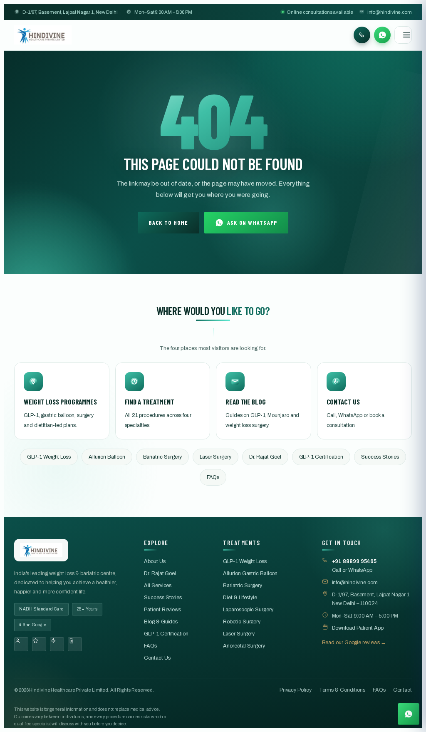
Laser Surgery (215, 457)
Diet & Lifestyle (240, 597)
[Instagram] (39, 644)
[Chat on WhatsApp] (408, 714)
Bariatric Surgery (162, 457)
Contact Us (157, 658)
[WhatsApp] (382, 35)
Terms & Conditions (342, 690)
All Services (157, 585)
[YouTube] (57, 644)
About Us (154, 561)
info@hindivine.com (389, 12)
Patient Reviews (162, 610)
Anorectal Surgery (244, 646)
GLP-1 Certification (321, 457)
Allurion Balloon (107, 457)
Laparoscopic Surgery (248, 610)
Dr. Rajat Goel (265, 457)
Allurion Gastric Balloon (250, 573)
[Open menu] (403, 35)
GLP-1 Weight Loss (48, 457)
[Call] (362, 35)
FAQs (213, 477)
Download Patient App (358, 628)
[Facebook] (21, 644)
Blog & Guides (161, 622)
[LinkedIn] (75, 644)
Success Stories (380, 457)
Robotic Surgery (241, 622)
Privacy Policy (296, 690)
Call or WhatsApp (354, 565)
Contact (402, 690)
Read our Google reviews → (354, 642)
